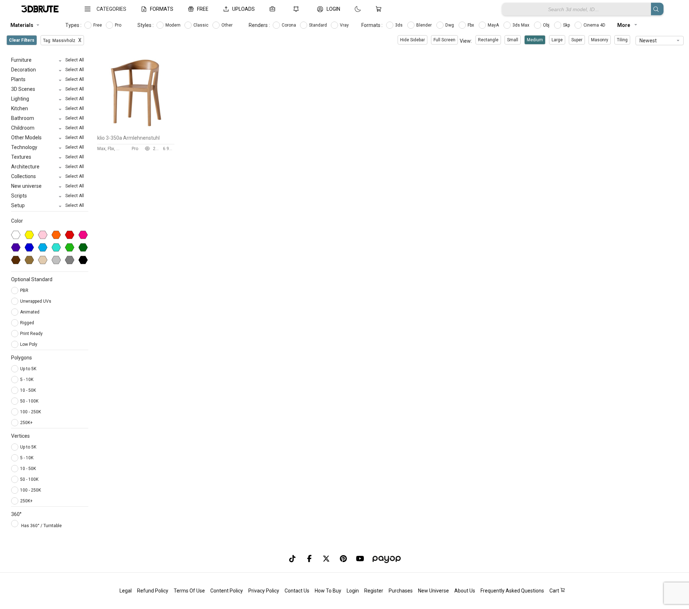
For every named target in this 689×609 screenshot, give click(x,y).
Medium (535, 39)
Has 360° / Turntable (41, 525)
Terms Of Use (189, 591)
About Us (464, 591)
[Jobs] (273, 9)
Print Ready (32, 333)
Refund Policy (152, 591)
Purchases (401, 591)
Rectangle (488, 39)
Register (373, 591)
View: (466, 41)
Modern (173, 25)
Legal (125, 591)
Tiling (622, 39)
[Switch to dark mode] (350, 9)
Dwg (450, 25)
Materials (21, 25)
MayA (494, 25)
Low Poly (29, 344)
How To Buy (328, 591)
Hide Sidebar (412, 39)
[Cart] (380, 9)
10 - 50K (28, 390)
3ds (399, 25)
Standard (318, 25)
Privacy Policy (263, 591)
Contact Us (297, 591)
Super (576, 39)
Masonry (599, 39)
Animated (30, 312)
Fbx (471, 25)
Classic (201, 25)
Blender (424, 25)
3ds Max (521, 25)
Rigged (27, 322)
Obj (546, 25)
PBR (24, 290)
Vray (345, 25)
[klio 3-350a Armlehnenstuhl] (135, 130)
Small (512, 39)
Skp (567, 25)
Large (557, 39)
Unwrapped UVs (36, 301)
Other (227, 25)
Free (98, 25)
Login (353, 591)
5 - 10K (26, 379)
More (624, 25)
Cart (554, 591)
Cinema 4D (594, 25)
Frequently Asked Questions (512, 591)
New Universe (433, 591)
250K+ (26, 422)
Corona (289, 25)
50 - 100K (29, 401)
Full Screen (444, 39)
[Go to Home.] (40, 9)
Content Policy (226, 591)
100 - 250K (30, 411)
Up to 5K (28, 368)
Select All (74, 59)
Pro (118, 25)
